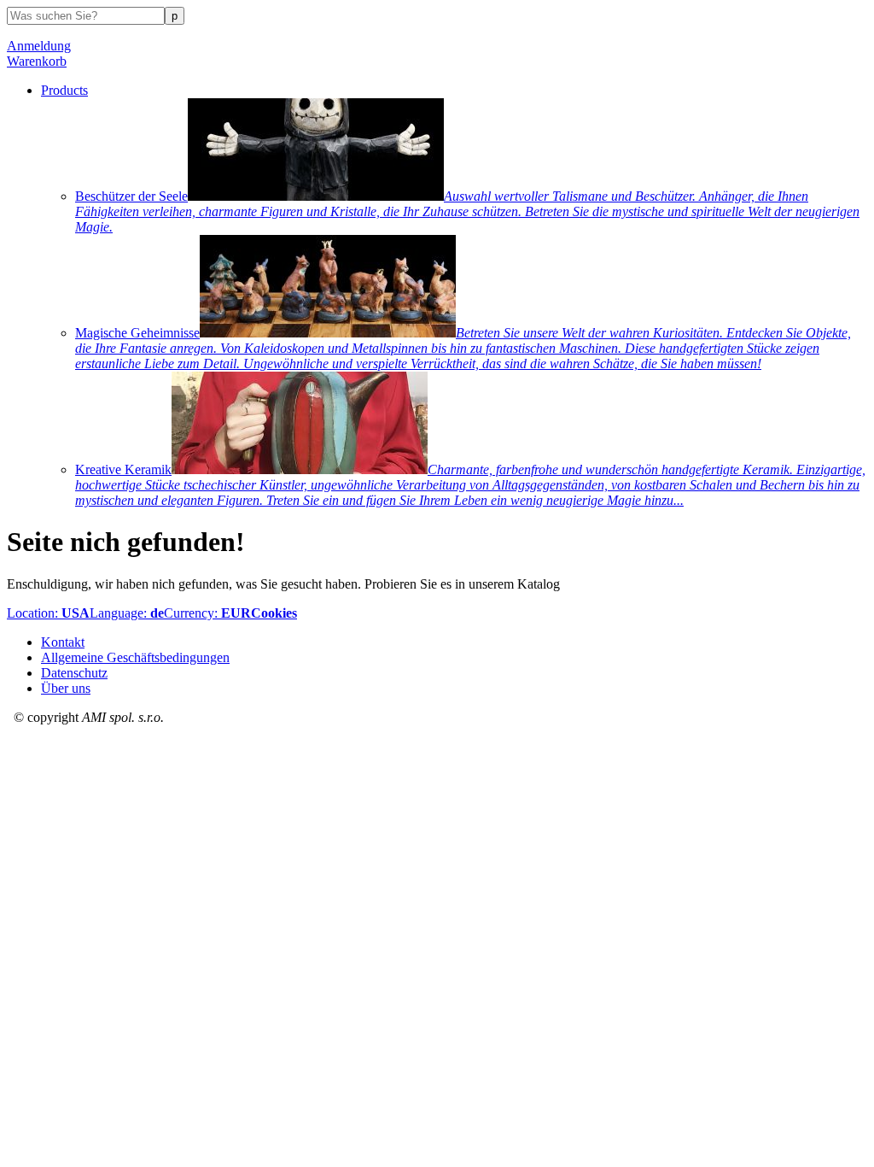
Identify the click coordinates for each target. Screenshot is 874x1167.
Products (64, 90)
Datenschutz (74, 673)
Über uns (65, 688)
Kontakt (62, 642)
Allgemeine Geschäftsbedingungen (135, 657)
